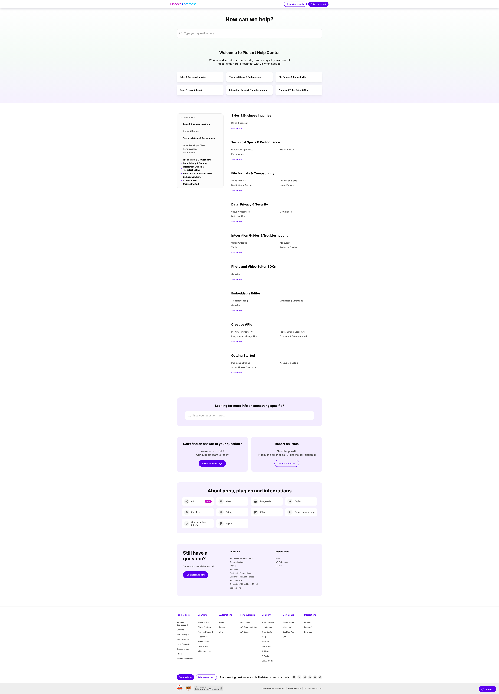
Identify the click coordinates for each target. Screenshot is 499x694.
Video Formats (238, 180)
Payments (234, 569)
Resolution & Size (288, 180)
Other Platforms (239, 243)
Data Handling (238, 216)
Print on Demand (205, 632)
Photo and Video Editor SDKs (253, 266)
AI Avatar (266, 656)
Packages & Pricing (240, 363)
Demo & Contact (191, 131)
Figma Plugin (288, 622)
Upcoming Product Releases (242, 577)
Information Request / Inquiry (242, 558)
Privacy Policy (294, 688)
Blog (264, 637)
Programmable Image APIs (244, 336)
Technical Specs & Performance (255, 142)
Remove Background (182, 623)
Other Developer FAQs (194, 145)
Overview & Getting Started (293, 336)
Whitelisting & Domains (291, 300)
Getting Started (243, 355)
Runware (308, 632)
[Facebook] (294, 677)
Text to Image (183, 634)
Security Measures (240, 211)
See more (235, 128)
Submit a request (318, 4)
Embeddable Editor (245, 293)
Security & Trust (236, 580)
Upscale (180, 630)
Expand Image (183, 649)
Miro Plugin (288, 627)
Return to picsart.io (295, 4)
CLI (284, 637)
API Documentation (249, 627)
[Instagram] (305, 677)
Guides (278, 558)
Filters (179, 654)
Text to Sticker (183, 639)
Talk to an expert (206, 677)
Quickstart (245, 622)
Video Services (204, 651)
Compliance (286, 211)
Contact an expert (196, 574)
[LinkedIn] (310, 677)
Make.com (285, 243)
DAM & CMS (203, 646)
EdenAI (307, 622)
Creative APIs (241, 324)
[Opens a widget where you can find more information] (487, 689)
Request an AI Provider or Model (244, 584)
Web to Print (203, 622)
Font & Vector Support (242, 185)
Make (221, 622)
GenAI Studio (267, 661)
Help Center (267, 627)
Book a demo (185, 677)
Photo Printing (204, 627)
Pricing (233, 566)
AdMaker (266, 651)
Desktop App (288, 632)
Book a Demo (235, 588)
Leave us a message (212, 463)
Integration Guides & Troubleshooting (259, 235)
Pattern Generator (185, 658)
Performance (189, 152)
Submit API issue (286, 463)
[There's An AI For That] (208, 688)
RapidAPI (308, 627)
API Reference (281, 562)
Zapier (234, 247)
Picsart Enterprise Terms (273, 688)
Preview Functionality (241, 331)
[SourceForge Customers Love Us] (188, 688)
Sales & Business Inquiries (251, 115)
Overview (236, 274)
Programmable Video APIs (293, 331)
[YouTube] (315, 677)
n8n (221, 632)
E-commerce (203, 637)
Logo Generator (184, 644)
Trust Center (267, 632)
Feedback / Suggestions (240, 573)
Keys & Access (190, 149)
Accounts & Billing (289, 363)
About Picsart (268, 622)
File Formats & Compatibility (252, 173)
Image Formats (287, 185)
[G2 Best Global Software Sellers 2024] (180, 688)
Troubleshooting (239, 300)
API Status (245, 632)
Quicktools (266, 646)
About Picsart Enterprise (243, 367)
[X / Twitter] (299, 677)
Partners (265, 641)
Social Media (203, 641)
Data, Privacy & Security (249, 204)
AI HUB (278, 566)
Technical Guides (288, 247)
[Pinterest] (320, 677)
